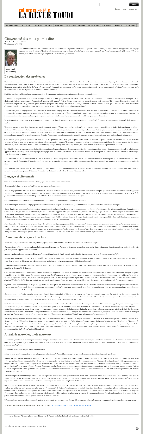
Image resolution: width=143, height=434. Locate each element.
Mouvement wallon (75, 25)
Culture (38, 25)
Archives (106, 25)
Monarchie (93, 25)
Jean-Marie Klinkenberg (15, 42)
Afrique (118, 25)
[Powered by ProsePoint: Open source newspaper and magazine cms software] (137, 429)
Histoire (59, 25)
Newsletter (133, 9)
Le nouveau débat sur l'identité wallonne (71, 405)
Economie (130, 25)
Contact (118, 9)
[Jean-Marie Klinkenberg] (11, 65)
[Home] (46, 18)
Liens (124, 9)
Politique (26, 25)
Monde (48, 25)
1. (5, 416)
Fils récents (12, 25)
